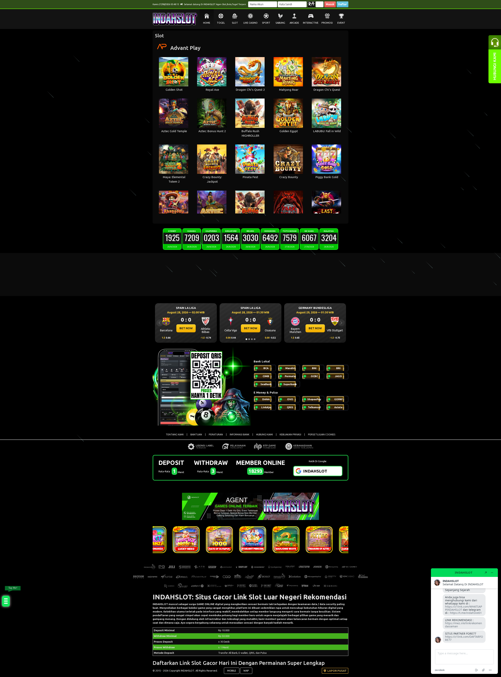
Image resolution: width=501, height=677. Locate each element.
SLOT (235, 23)
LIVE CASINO (250, 23)
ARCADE (294, 23)
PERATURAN (216, 434)
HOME (206, 23)
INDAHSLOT (160, 604)
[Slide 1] (246, 339)
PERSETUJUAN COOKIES (321, 434)
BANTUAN (196, 434)
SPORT (266, 23)
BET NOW (186, 328)
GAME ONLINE (205, 604)
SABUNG (280, 23)
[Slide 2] (249, 339)
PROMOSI (327, 23)
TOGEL (221, 23)
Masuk (330, 4)
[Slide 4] (254, 339)
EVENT (341, 23)
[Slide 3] (252, 339)
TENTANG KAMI (175, 434)
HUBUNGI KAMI (264, 434)
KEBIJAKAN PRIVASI (290, 434)
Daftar (342, 4)
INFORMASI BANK (239, 434)
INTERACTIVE (310, 23)
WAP (246, 670)
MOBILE (231, 670)
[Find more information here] (464, 621)
